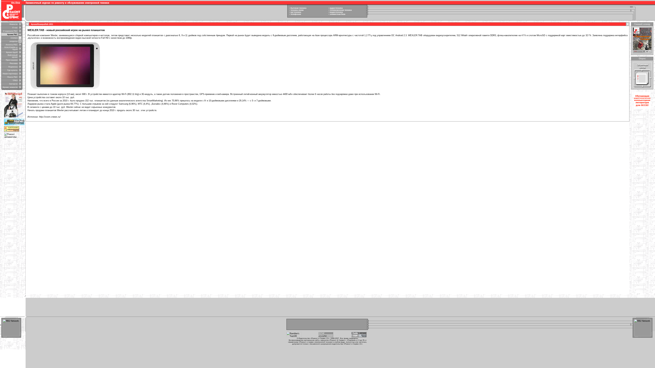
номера (14, 38)
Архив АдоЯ (12, 52)
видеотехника (336, 12)
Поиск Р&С (12, 77)
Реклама (14, 63)
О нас (15, 28)
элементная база (337, 14)
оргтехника (295, 12)
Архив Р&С (12, 34)
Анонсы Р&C (12, 45)
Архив (34, 24)
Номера (41, 24)
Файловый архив (13, 56)
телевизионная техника (341, 10)
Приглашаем (12, 60)
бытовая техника (298, 8)
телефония (295, 14)
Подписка (13, 67)
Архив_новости (10, 87)
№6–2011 (49, 24)
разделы (14, 41)
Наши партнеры (10, 74)
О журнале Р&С (10, 31)
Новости (14, 24)
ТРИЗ (15, 80)
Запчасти (13, 84)
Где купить (12, 70)
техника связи (297, 10)
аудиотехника (336, 8)
